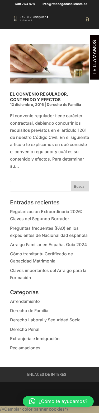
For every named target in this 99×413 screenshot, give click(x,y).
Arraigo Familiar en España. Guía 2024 (48, 244)
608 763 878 (25, 4)
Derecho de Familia (64, 104)
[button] (58, 401)
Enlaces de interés (46, 374)
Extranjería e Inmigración (35, 338)
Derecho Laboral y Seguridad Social (46, 319)
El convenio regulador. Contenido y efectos (39, 96)
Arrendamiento (25, 301)
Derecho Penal (24, 329)
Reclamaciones (25, 347)
